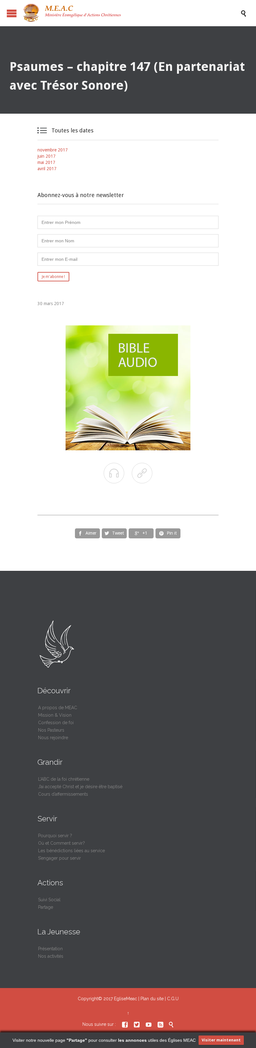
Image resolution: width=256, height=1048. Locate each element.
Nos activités (50, 956)
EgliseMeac (125, 998)
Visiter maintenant (221, 1040)
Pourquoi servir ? (55, 835)
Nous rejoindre (53, 737)
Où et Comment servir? (61, 843)
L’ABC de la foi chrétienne (63, 779)
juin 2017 (46, 156)
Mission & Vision (54, 715)
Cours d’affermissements (63, 794)
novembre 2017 (52, 149)
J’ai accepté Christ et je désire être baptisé (80, 786)
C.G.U (173, 998)
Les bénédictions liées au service (71, 850)
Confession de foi (56, 722)
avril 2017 (47, 168)
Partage (45, 907)
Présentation (50, 948)
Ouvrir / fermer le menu (11, 13)
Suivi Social (49, 899)
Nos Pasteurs (51, 730)
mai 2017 (46, 162)
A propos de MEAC (57, 707)
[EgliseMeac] (131, 13)
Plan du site (152, 998)
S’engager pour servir (59, 858)
